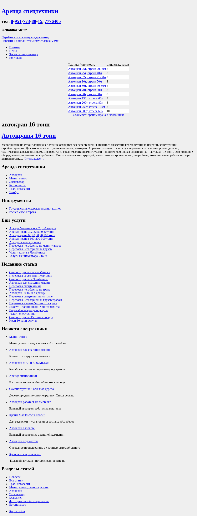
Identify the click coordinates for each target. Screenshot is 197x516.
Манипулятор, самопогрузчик (28, 487)
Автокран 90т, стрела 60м (85, 94)
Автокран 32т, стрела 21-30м (87, 77)
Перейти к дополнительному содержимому (30, 40)
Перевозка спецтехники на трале (31, 296)
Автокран (15, 175)
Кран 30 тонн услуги (23, 320)
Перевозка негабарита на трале (29, 289)
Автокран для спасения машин (29, 282)
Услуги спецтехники (22, 313)
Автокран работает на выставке (30, 402)
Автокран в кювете (22, 428)
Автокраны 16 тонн (29, 135)
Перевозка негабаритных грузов (30, 249)
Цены (13, 50)
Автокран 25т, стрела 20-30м (87, 68)
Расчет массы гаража (23, 212)
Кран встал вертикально (25, 454)
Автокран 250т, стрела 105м (86, 106)
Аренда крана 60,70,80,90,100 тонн (32, 235)
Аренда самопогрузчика (25, 242)
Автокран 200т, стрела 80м (85, 102)
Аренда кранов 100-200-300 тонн (31, 238)
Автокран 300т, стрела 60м (85, 111)
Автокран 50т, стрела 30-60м (87, 85)
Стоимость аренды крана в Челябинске (98, 114)
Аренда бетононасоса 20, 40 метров (32, 228)
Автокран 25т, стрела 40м (85, 73)
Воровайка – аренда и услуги (28, 310)
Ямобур (14, 192)
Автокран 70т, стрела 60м (85, 90)
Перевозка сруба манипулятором (30, 275)
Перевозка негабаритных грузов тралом (35, 299)
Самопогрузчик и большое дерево (31, 389)
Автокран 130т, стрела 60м (85, 98)
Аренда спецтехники (23, 375)
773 (26, 21)
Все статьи (16, 480)
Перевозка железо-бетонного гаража (33, 303)
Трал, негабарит (19, 188)
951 (18, 21)
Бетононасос (17, 185)
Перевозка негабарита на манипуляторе (35, 245)
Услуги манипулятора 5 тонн (28, 256)
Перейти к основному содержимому (25, 37)
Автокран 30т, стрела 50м (85, 81)
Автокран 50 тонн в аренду (27, 293)
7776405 (53, 21)
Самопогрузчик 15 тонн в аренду (31, 317)
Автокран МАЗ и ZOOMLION (29, 362)
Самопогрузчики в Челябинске (29, 272)
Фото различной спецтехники (29, 501)
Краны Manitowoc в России (27, 415)
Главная (14, 47)
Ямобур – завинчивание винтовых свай (35, 306)
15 (40, 21)
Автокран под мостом (23, 441)
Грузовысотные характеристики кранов (35, 208)
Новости (15, 477)
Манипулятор (18, 178)
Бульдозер (15, 497)
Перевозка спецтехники (25, 286)
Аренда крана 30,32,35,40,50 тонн (31, 231)
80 (34, 21)
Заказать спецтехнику (23, 54)
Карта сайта (17, 511)
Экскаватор (16, 181)
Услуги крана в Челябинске (27, 252)
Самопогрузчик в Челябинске (28, 279)
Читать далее (34, 158)
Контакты (15, 57)
